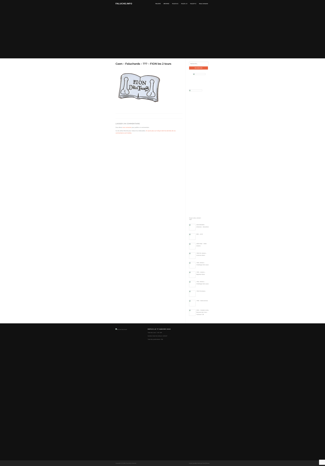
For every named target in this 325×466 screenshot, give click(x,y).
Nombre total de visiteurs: (155, 336)
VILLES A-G (175, 3)
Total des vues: (152, 332)
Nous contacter (203, 3)
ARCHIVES (166, 3)
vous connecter (126, 127)
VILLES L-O (184, 3)
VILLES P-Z (193, 3)
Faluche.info (124, 3)
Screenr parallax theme (195, 463)
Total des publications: (154, 339)
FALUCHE (158, 3)
